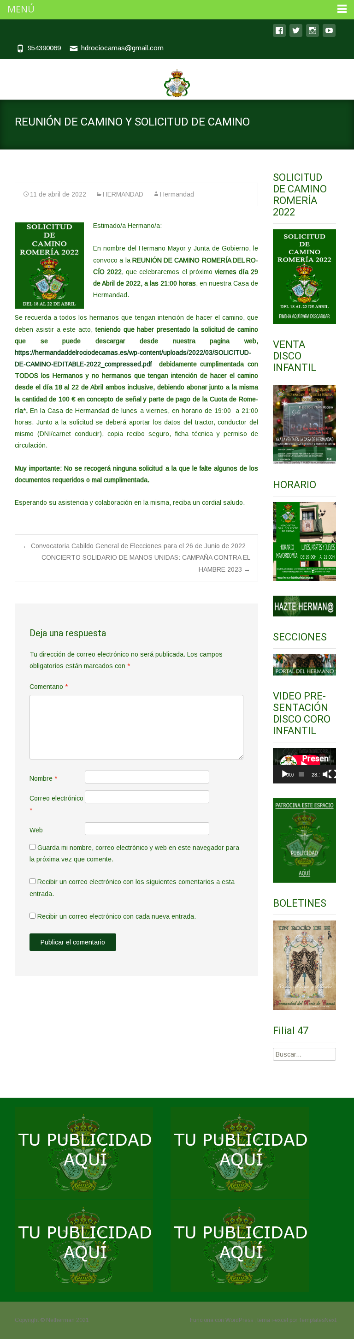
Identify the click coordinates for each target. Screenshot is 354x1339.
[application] (304, 765)
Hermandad (177, 194)
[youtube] (329, 35)
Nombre (43, 778)
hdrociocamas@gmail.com (122, 48)
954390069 (44, 48)
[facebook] (279, 35)
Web (36, 830)
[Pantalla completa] (332, 774)
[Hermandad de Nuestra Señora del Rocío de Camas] (177, 78)
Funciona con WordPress (222, 1320)
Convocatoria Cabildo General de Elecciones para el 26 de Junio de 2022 (134, 546)
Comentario (49, 686)
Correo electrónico (56, 804)
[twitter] (295, 35)
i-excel (280, 1320)
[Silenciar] (325, 774)
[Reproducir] (284, 774)
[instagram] (312, 35)
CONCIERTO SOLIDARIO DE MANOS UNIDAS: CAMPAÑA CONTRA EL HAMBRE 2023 (145, 563)
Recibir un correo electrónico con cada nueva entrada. (116, 916)
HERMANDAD (123, 194)
